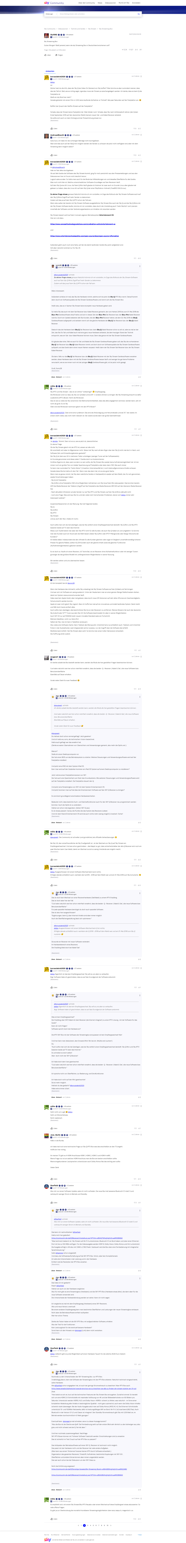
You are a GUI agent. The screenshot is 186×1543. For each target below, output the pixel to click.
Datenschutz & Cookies (93, 1535)
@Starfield (57, 1219)
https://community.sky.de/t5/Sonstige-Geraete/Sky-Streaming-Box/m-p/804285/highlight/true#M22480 (89, 1469)
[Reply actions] (140, 266)
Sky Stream (92, 29)
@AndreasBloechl (58, 167)
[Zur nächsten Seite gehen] (110, 1525)
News (100, 3)
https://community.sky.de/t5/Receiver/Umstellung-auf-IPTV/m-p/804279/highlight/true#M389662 (87, 1238)
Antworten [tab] (50, 71)
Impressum (129, 1535)
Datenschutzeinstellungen (109, 1535)
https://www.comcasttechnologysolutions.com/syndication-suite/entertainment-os (82, 224)
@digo (52, 82)
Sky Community (49, 29)
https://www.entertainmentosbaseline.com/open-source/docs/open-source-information (84, 236)
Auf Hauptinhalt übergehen (9, 1)
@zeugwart (58, 705)
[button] (53, 377)
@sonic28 (71, 583)
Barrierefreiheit (65, 1535)
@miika (55, 441)
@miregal (78, 1330)
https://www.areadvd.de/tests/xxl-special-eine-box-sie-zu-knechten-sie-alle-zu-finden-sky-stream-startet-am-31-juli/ (94, 1389)
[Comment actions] (141, 76)
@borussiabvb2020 (61, 275)
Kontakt (121, 1535)
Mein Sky (46, 1535)
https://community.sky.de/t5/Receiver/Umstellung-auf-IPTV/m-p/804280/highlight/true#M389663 (87, 1475)
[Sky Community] (55, 3)
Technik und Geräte (78, 29)
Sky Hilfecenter (55, 1535)
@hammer (59, 1253)
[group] (124, 49)
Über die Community (86, 3)
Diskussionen (110, 3)
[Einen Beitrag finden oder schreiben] (139, 14)
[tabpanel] (93, 800)
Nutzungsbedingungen (78, 1535)
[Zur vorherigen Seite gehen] (78, 1525)
